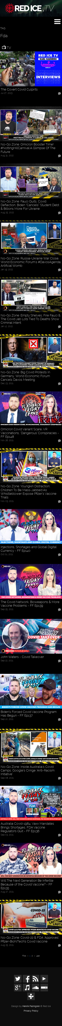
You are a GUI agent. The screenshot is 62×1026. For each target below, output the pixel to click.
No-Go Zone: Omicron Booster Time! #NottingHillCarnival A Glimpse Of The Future (28, 148)
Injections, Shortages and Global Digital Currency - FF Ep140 (28, 549)
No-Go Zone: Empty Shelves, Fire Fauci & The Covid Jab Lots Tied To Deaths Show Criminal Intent (30, 319)
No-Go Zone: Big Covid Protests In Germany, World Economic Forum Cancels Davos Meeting (25, 376)
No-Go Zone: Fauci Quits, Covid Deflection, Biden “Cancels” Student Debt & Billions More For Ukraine (30, 205)
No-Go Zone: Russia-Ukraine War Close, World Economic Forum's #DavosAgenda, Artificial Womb (31, 262)
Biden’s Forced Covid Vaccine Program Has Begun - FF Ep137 (29, 713)
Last (38, 956)
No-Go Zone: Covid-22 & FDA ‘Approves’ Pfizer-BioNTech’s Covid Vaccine (30, 939)
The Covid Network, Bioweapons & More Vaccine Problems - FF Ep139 (30, 603)
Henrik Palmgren (31, 1006)
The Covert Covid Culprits (19, 89)
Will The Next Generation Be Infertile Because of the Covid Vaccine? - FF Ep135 (27, 884)
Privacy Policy (31, 1011)
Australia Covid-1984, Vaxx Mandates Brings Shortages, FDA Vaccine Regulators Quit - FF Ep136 (27, 827)
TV (8, 48)
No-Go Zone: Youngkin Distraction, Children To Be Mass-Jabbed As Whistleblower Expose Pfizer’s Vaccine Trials (28, 491)
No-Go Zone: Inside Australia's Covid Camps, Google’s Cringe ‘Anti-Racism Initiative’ (28, 770)
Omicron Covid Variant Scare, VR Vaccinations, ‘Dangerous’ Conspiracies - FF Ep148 (30, 433)
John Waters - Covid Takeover (22, 657)
